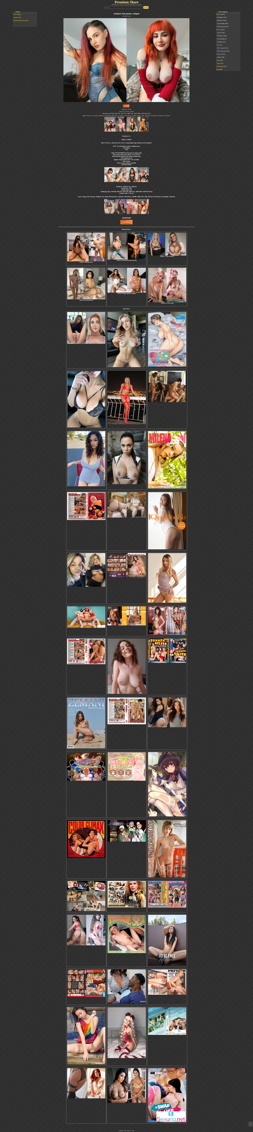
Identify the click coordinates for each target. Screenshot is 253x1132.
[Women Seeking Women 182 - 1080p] (127, 578)
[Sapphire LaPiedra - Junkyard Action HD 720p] (127, 460)
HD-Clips (219, 35)
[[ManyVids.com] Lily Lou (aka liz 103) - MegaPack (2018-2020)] (86, 940)
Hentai (218, 69)
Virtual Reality (221, 23)
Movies (218, 14)
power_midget (130, 111)
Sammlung (161, 115)
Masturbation (115, 115)
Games (218, 60)
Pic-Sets (129, 16)
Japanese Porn (17, 17)
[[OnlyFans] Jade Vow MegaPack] (127, 1036)
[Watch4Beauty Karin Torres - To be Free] (167, 940)
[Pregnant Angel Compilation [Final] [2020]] (86, 784)
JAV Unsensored (221, 51)
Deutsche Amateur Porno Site (21, 20)
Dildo (108, 115)
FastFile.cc (126, 222)
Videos (218, 29)
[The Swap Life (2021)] (167, 1095)
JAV (218, 45)
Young (88, 115)
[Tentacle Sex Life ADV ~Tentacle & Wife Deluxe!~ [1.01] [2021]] (127, 784)
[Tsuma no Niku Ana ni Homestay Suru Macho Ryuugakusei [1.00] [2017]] (167, 339)
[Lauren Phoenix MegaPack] (127, 399)
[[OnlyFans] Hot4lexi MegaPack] (86, 460)
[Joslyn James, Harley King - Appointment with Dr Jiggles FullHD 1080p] (127, 986)
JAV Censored (221, 48)
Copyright (121, 1130)
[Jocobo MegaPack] (86, 896)
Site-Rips (219, 42)
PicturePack (153, 115)
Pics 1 (126, 106)
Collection (167, 115)
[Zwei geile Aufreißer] (167, 1036)
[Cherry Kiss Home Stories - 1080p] (167, 986)
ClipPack (121, 115)
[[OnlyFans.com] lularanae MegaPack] (127, 521)
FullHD (134, 115)
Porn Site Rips (17, 14)
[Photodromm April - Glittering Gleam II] (167, 849)
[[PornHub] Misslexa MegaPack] (86, 399)
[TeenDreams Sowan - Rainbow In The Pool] (86, 1036)
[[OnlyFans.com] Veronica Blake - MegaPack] (86, 1095)
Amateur (95, 115)
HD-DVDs (220, 20)
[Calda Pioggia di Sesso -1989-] (127, 896)
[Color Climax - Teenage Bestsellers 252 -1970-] (86, 666)
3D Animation (220, 66)
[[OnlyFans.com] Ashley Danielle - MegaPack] (86, 339)
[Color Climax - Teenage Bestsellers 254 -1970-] (127, 723)
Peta (123, 111)
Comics (218, 63)
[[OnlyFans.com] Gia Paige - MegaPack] (167, 723)
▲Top (133, 1130)
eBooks (219, 57)
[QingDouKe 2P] (167, 521)
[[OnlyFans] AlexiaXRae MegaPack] (127, 339)
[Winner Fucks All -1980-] (86, 849)
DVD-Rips (220, 17)
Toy (105, 115)
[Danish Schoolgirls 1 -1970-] (167, 896)
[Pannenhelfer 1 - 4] (167, 666)
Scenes (219, 32)
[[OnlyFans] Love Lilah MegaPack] (127, 666)
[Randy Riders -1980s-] (127, 940)
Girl (91, 115)
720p (143, 115)
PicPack (147, 115)
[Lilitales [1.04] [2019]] (127, 849)
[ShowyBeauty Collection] (167, 620)
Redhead (101, 115)
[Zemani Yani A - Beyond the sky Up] (86, 723)
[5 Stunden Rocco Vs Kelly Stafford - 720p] (86, 986)
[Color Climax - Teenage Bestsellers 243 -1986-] (86, 521)
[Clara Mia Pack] (167, 578)
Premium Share (126, 2)
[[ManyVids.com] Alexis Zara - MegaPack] (127, 1095)
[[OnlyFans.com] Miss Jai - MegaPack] (86, 578)
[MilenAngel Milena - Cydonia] (167, 460)
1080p (139, 115)
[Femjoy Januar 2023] (127, 620)
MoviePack (128, 115)
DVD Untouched (221, 26)
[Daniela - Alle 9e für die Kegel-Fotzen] (167, 399)
